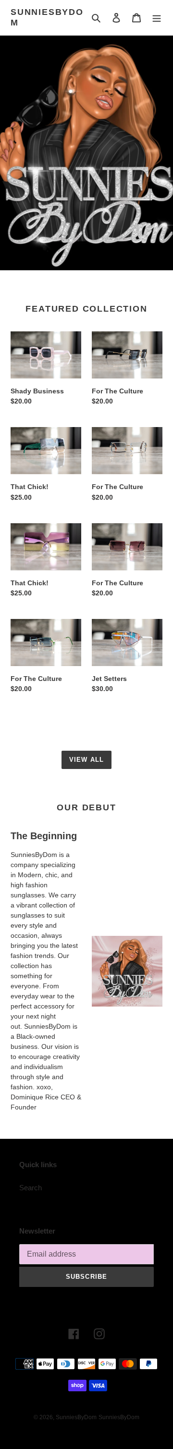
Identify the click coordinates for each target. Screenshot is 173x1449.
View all (86, 759)
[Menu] (157, 17)
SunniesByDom (47, 17)
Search (30, 1188)
